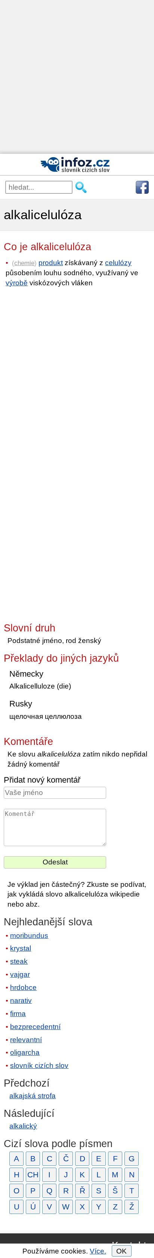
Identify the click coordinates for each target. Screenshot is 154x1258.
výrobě (17, 283)
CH (32, 1174)
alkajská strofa (32, 1096)
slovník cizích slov (39, 1065)
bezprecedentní (35, 1027)
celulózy (118, 263)
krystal (20, 948)
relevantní (26, 1040)
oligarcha (25, 1052)
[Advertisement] (77, 77)
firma (18, 1014)
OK (121, 1251)
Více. (98, 1251)
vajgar (20, 974)
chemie (24, 263)
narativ (21, 1000)
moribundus (29, 935)
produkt (50, 263)
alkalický (23, 1126)
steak (19, 961)
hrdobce (23, 987)
